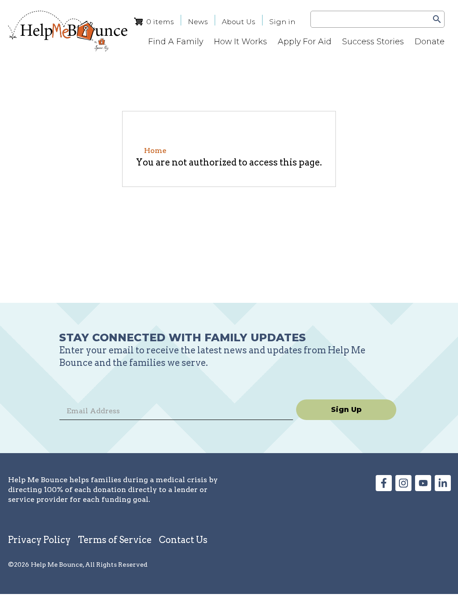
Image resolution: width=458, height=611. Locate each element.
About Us (238, 21)
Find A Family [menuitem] (175, 41)
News (198, 21)
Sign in (282, 21)
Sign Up (346, 409)
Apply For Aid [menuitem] (304, 41)
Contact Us (183, 540)
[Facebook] (384, 488)
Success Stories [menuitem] (373, 41)
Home (155, 150)
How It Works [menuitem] (240, 41)
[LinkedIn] (443, 488)
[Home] (67, 31)
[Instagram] (403, 488)
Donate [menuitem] (430, 41)
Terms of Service (115, 540)
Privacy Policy (39, 540)
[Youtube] (423, 488)
